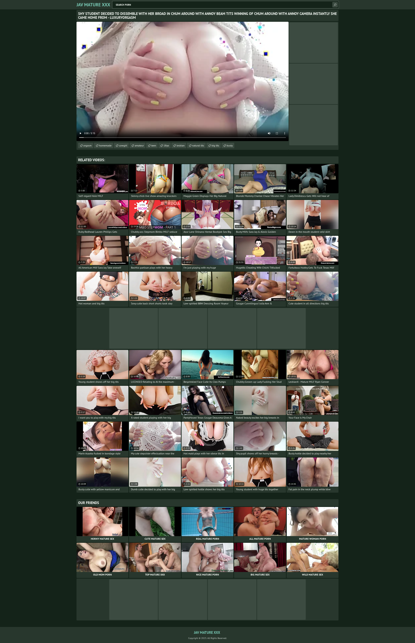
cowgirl (123, 145)
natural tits (198, 145)
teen (153, 145)
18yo (166, 145)
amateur (139, 145)
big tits (215, 145)
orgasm (87, 145)
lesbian (181, 145)
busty (230, 145)
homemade (105, 145)
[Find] (335, 4)
